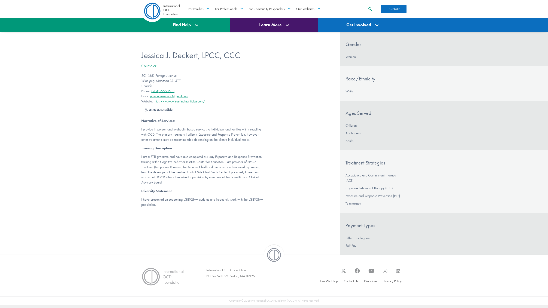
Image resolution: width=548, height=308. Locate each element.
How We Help (328, 281)
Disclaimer (371, 281)
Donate (393, 9)
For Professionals (226, 9)
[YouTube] (371, 273)
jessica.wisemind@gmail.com (169, 96)
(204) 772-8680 (162, 91)
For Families (196, 9)
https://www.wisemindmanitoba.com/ (179, 101)
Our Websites (305, 9)
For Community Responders (267, 9)
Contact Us (351, 281)
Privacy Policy (393, 281)
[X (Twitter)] (343, 273)
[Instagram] (385, 273)
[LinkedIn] (398, 273)
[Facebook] (357, 273)
